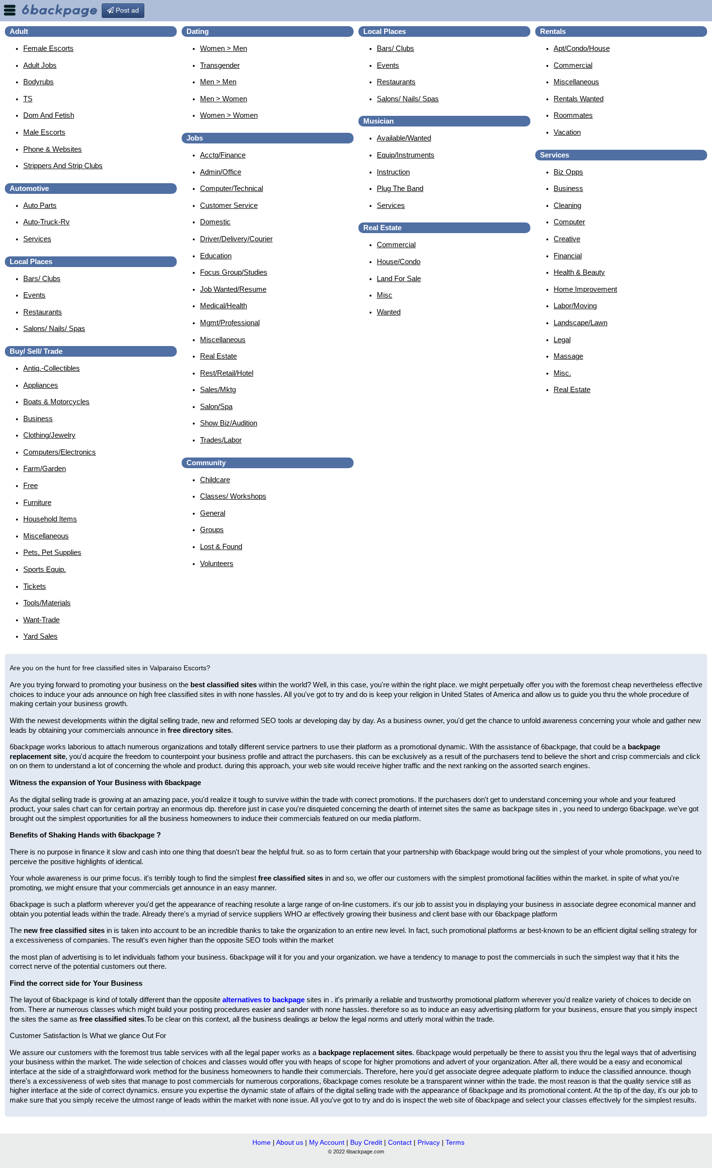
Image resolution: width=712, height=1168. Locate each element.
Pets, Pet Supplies (52, 552)
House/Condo (398, 261)
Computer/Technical (231, 188)
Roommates (573, 115)
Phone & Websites (52, 149)
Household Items (50, 519)
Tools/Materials (47, 603)
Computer (569, 222)
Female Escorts (48, 48)
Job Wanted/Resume (233, 289)
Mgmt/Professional (230, 322)
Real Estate (218, 356)
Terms (455, 1142)
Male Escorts (44, 132)
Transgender (220, 65)
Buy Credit (366, 1142)
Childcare (215, 479)
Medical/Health (223, 305)
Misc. (562, 373)
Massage (568, 356)
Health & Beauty (579, 272)
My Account (326, 1142)
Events (34, 295)
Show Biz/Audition (228, 423)
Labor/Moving (575, 305)
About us (289, 1142)
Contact (400, 1142)
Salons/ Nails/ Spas (54, 328)
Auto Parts (40, 205)
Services (37, 239)
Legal (562, 339)
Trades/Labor (221, 440)
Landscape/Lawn (580, 322)
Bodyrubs (38, 82)
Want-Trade (41, 620)
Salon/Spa (216, 406)
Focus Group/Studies (233, 272)
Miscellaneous (46, 536)
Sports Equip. (44, 569)
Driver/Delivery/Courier (236, 239)
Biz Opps (568, 172)
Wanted (389, 312)
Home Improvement (585, 289)
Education (216, 256)
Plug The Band (400, 188)
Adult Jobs (40, 65)
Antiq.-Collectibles (51, 368)
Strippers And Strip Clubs (63, 165)
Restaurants (42, 312)
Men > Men (218, 82)
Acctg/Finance (223, 155)
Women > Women (229, 115)
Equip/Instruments (405, 155)
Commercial (396, 244)
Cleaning (567, 205)
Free (30, 485)
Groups (212, 529)
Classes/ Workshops (233, 496)
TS (27, 99)
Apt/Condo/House (582, 48)
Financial (568, 256)
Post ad (126, 10)
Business (38, 418)
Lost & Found (221, 546)
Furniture (37, 502)
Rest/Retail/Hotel (226, 373)
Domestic (215, 222)
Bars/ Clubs (42, 278)
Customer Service (229, 205)
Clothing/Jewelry (49, 435)
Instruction (393, 172)
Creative (567, 239)
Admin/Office (220, 172)
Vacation (567, 132)
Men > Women (223, 99)
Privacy (429, 1142)
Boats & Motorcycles (56, 401)
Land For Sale (399, 278)
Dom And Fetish (48, 115)
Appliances (40, 385)
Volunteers (216, 563)
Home (261, 1142)
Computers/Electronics (59, 452)
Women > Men (223, 48)
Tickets (34, 586)
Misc (384, 295)
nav (9, 10)
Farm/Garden (44, 468)
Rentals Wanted (579, 99)
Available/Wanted (404, 138)
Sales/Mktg (218, 389)
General (212, 513)
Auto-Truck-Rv (46, 222)
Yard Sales (40, 636)
